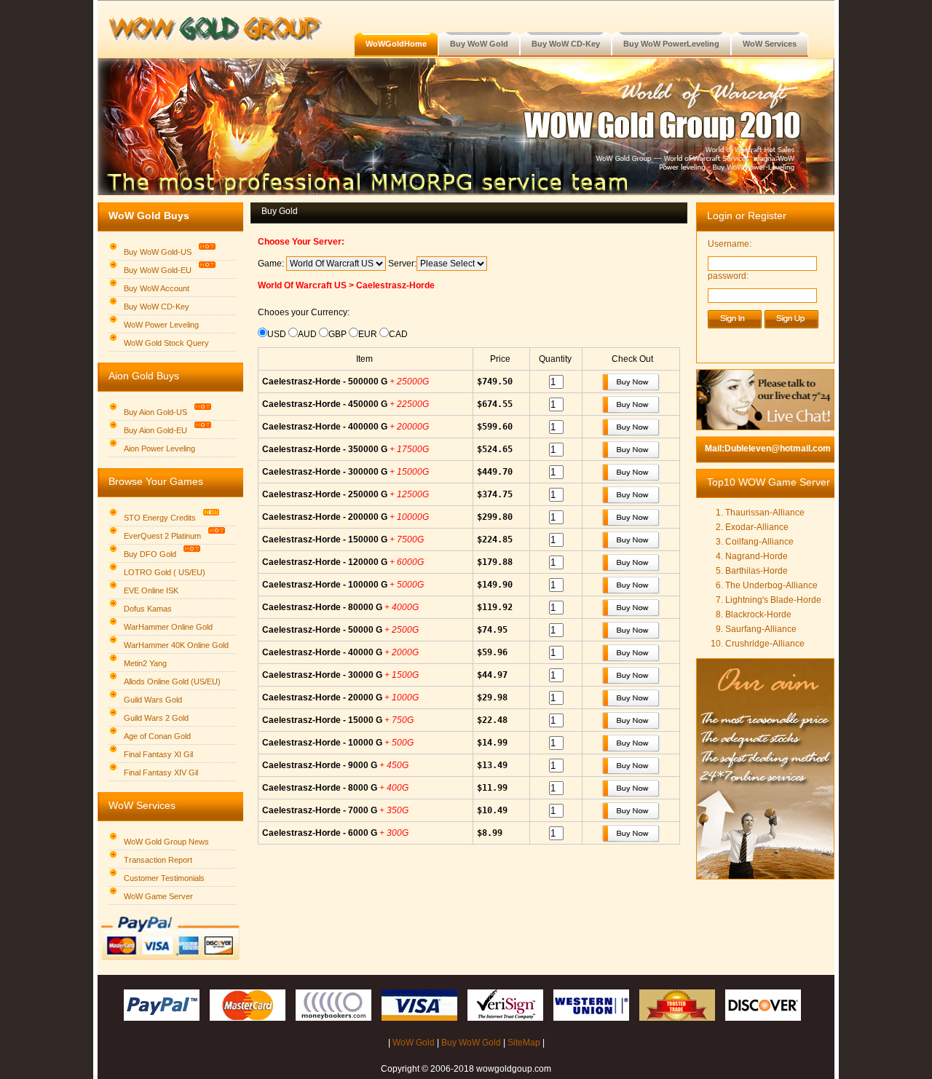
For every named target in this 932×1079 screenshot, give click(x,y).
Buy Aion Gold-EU (155, 430)
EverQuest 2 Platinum (162, 535)
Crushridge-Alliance (765, 644)
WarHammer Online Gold (168, 626)
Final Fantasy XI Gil (158, 754)
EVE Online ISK (151, 590)
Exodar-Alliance (757, 527)
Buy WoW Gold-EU (157, 270)
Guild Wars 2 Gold (156, 718)
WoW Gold (413, 1043)
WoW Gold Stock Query (166, 343)
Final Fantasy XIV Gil (161, 772)
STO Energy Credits (160, 517)
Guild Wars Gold (153, 699)
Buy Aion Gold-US (155, 412)
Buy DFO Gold (150, 554)
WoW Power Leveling (161, 324)
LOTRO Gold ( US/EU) (164, 572)
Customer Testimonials (164, 878)
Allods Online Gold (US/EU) (172, 681)
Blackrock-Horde (758, 614)
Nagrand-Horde (756, 556)
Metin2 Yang (145, 663)
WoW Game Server (158, 896)
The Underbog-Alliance (771, 585)
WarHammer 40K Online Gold (176, 645)
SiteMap (524, 1043)
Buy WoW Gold (471, 1043)
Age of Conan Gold (157, 736)
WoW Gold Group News (166, 841)
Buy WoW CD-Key (156, 306)
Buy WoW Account (156, 288)
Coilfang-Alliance (759, 542)
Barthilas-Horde (756, 571)
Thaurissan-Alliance (765, 512)
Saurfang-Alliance (761, 629)
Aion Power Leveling (159, 448)
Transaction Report (158, 859)
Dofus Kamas (148, 608)
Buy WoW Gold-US (157, 252)
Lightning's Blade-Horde (773, 600)
